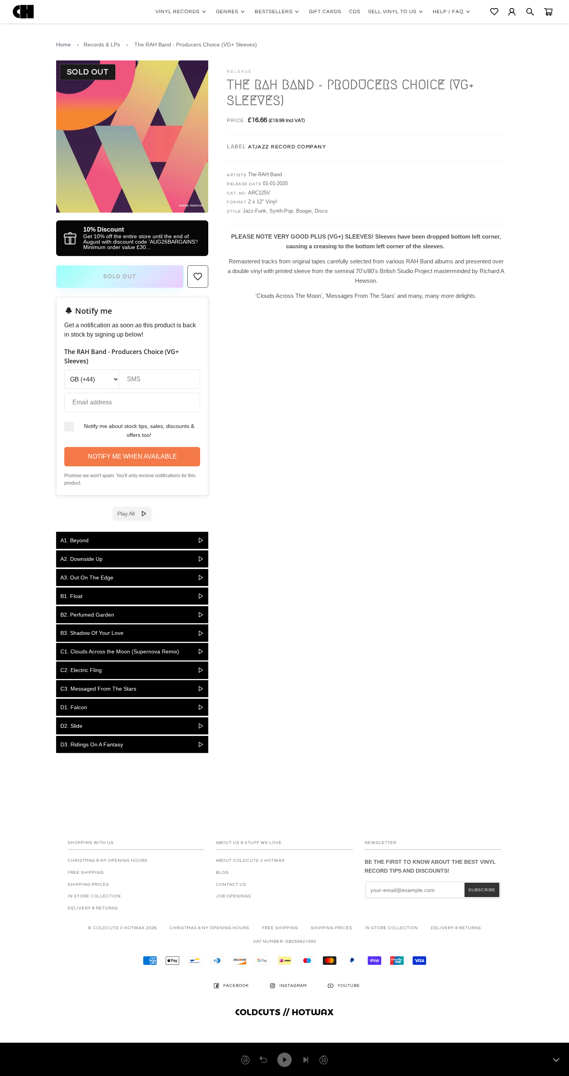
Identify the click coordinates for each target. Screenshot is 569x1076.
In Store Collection (94, 896)
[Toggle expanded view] (556, 1060)
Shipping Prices (88, 884)
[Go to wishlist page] (494, 11)
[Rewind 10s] (245, 1060)
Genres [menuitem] (227, 11)
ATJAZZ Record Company (287, 147)
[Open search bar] (530, 12)
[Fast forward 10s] (323, 1060)
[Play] (284, 1059)
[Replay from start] (263, 1060)
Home (63, 44)
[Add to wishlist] (197, 276)
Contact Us (231, 884)
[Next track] (306, 1060)
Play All (129, 513)
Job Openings (233, 896)
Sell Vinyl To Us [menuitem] (392, 11)
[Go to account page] (512, 12)
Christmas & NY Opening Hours (107, 860)
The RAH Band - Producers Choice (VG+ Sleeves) (195, 44)
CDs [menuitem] (354, 11)
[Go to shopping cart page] (548, 12)
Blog (222, 872)
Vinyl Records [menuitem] (178, 11)
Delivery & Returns (93, 908)
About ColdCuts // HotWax (250, 860)
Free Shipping (86, 872)
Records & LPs (102, 44)
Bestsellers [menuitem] (274, 11)
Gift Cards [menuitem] (325, 11)
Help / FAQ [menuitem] (448, 11)
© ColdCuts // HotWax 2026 (122, 928)
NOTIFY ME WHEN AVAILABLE (132, 456)
